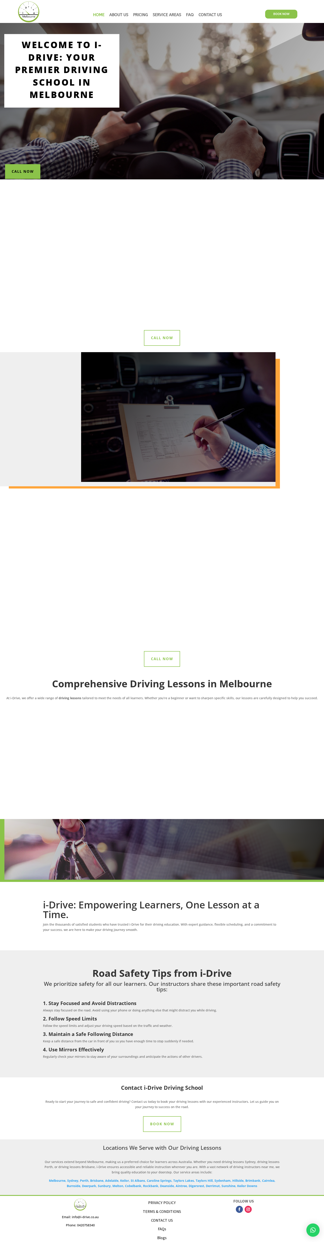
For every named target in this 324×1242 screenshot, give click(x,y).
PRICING (140, 15)
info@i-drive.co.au (85, 1217)
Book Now (162, 1124)
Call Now (23, 171)
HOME (98, 15)
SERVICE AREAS (167, 15)
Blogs (162, 1237)
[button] (313, 1230)
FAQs (162, 1228)
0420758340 (85, 1225)
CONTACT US (210, 15)
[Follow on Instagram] (248, 1209)
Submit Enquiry (265, 144)
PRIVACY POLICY (162, 1202)
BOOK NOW (281, 14)
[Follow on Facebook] (239, 1209)
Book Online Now (245, 202)
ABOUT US (118, 15)
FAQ (190, 15)
